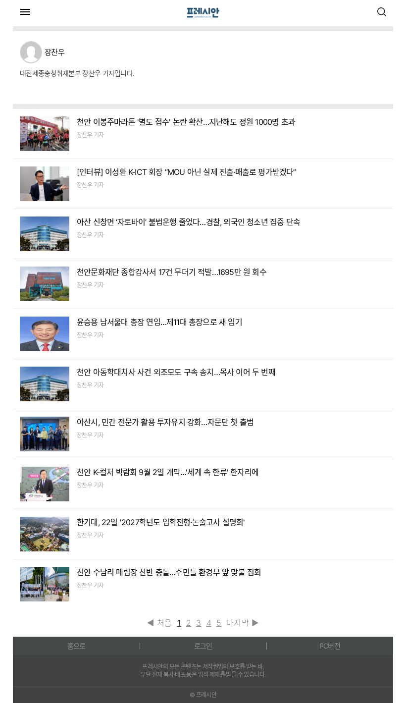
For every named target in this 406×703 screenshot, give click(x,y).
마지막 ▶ (242, 623)
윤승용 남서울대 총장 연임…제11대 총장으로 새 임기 (159, 322)
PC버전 (329, 646)
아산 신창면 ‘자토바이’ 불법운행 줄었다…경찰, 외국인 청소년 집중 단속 (188, 222)
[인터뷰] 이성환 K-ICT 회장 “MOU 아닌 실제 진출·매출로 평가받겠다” (186, 172)
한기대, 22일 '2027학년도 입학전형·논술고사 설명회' (161, 522)
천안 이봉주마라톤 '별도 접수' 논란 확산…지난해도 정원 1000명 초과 (186, 122)
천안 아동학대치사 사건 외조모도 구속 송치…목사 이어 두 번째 (176, 372)
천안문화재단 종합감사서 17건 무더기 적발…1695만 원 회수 (171, 272)
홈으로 (76, 646)
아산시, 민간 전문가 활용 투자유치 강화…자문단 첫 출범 (165, 422)
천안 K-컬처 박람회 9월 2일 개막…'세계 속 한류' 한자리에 (167, 472)
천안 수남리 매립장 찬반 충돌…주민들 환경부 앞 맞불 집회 (169, 572)
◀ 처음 (159, 623)
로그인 (203, 646)
